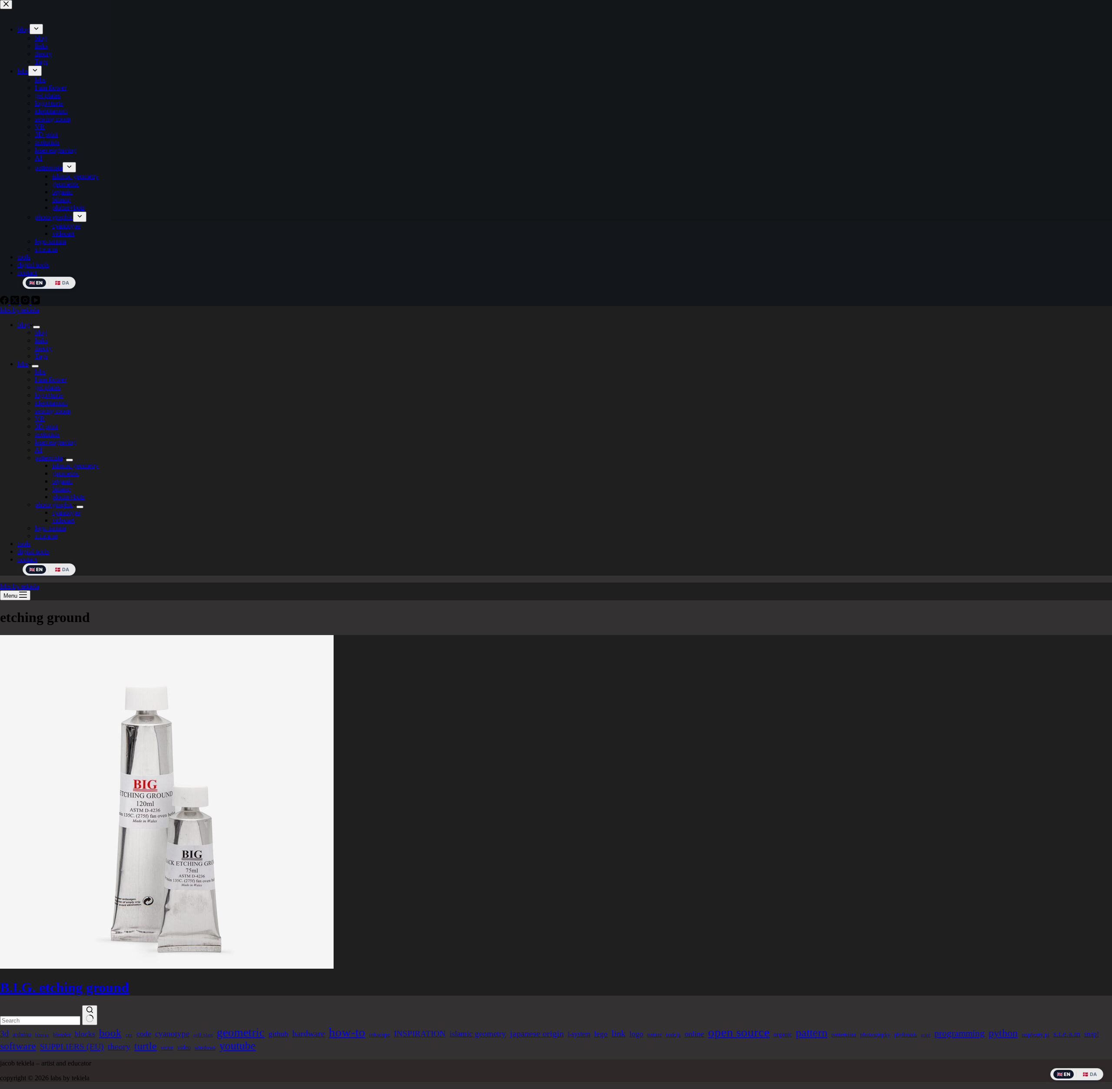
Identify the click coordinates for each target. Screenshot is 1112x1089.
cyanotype (66, 512)
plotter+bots (68, 496)
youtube (237, 1045)
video (184, 1047)
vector (167, 1048)
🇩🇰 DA (62, 569)
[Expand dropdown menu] (36, 327)
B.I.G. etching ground (64, 987)
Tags (41, 356)
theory (43, 348)
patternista (49, 457)
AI (38, 449)
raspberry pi (1035, 1034)
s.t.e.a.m (46, 536)
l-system (579, 1034)
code (143, 1033)
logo (636, 1033)
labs (22, 363)
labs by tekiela (19, 310)
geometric (65, 473)
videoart (63, 520)
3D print (46, 426)
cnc (129, 1035)
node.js (673, 1035)
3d (4, 1033)
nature (654, 1034)
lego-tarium (50, 528)
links (41, 340)
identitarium (51, 403)
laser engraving (55, 442)
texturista (47, 434)
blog (23, 324)
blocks (85, 1034)
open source (739, 1032)
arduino (22, 1034)
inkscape (379, 1034)
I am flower (50, 379)
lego (601, 1034)
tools (23, 543)
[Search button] (89, 1015)
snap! (1091, 1034)
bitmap (61, 489)
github (278, 1033)
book (110, 1033)
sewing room (52, 410)
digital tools (33, 551)
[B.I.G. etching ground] (167, 966)
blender (62, 1034)
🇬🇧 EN (36, 569)
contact (27, 559)
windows (205, 1047)
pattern (811, 1032)
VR (40, 418)
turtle (145, 1046)
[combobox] (40, 1020)
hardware (308, 1033)
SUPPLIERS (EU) (72, 1046)
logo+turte (49, 395)
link (619, 1033)
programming (959, 1033)
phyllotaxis (905, 1035)
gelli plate (203, 1035)
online (694, 1033)
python (1003, 1033)
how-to (347, 1032)
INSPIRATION (420, 1033)
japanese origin (537, 1033)
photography (875, 1034)
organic (62, 481)
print (925, 1035)
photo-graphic (54, 504)
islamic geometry (75, 465)
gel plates (47, 387)
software (18, 1046)
